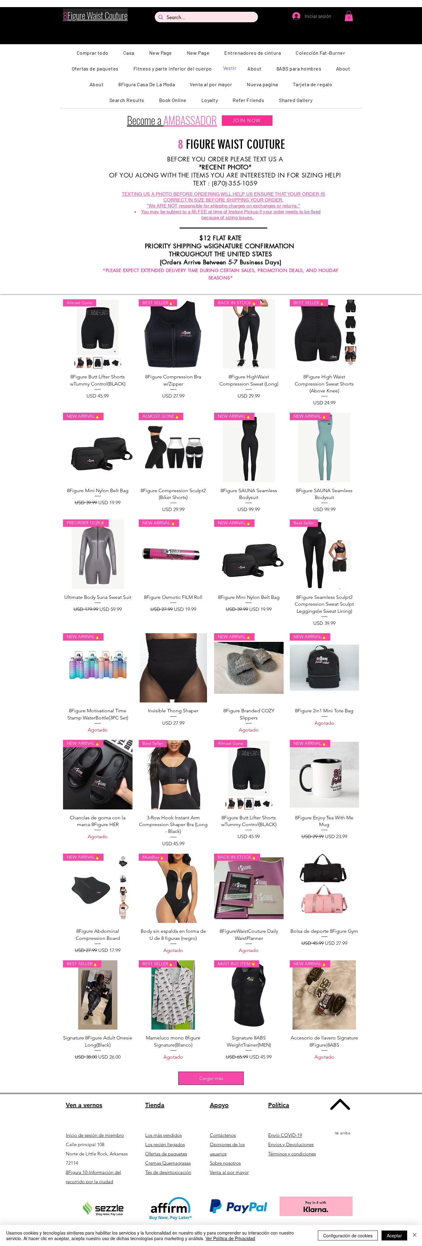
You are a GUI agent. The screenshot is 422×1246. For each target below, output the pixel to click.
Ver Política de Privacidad (230, 1238)
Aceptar (394, 1235)
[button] (348, 16)
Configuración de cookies (348, 1235)
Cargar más (211, 1078)
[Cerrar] (414, 1235)
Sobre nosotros (225, 1163)
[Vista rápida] (173, 668)
